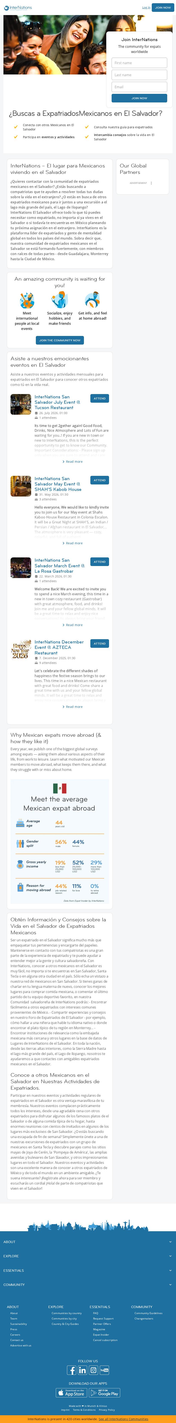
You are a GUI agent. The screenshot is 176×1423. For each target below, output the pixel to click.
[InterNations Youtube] (104, 1370)
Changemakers (144, 1318)
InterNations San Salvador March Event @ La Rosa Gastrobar (60, 565)
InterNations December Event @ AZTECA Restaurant (59, 647)
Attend (100, 398)
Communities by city (64, 1318)
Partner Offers (102, 1324)
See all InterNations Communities (123, 1419)
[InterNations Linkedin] (82, 1370)
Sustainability (18, 1324)
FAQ (95, 1313)
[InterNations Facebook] (71, 1370)
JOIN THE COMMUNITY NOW (59, 340)
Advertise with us (20, 1345)
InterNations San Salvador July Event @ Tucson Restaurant (57, 402)
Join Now (163, 7)
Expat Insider (101, 1334)
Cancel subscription (105, 1340)
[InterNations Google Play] (104, 1392)
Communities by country (67, 1313)
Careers (15, 1334)
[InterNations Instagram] (93, 1370)
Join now (139, 98)
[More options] (151, 183)
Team (13, 1318)
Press (13, 1329)
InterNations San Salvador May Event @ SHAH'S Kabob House (58, 484)
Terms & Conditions (84, 1409)
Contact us (16, 1340)
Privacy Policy (107, 1409)
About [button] (9, 1242)
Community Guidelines (148, 1313)
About (14, 1313)
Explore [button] (11, 1256)
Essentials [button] (13, 1270)
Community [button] (14, 1284)
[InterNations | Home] (17, 9)
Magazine (99, 1329)
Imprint (65, 1409)
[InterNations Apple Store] (71, 1392)
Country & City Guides (65, 1324)
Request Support (103, 1318)
